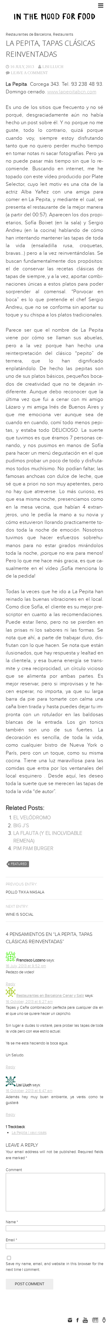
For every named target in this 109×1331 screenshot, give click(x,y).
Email (11, 1240)
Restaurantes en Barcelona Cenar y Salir (50, 995)
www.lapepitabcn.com (71, 92)
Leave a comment (29, 73)
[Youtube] (85, 1320)
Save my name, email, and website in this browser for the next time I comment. (54, 1266)
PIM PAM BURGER (33, 849)
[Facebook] (77, 1320)
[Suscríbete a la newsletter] (95, 1320)
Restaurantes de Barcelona (28, 34)
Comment (14, 1169)
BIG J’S (21, 826)
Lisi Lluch (52, 67)
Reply (10, 984)
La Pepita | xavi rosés (29, 1132)
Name (12, 1222)
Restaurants (63, 34)
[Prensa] (104, 1320)
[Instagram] (70, 1320)
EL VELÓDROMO (32, 818)
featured (19, 864)
